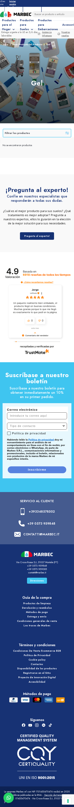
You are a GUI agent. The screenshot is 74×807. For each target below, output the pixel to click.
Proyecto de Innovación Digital (37, 677)
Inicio (5, 44)
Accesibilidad (37, 682)
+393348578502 (42, 511)
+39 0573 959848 (41, 523)
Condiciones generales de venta (37, 621)
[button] (22, 282)
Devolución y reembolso (37, 608)
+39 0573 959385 (37, 569)
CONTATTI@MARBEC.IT (41, 534)
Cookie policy (37, 659)
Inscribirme (37, 469)
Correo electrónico (22, 409)
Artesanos (32, 8)
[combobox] (36, 426)
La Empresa (13, 8)
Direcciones (37, 580)
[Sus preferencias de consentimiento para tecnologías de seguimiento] (68, 801)
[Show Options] (63, 426)
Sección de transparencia (57, 795)
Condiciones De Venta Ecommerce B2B (37, 651)
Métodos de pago (37, 612)
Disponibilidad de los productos (37, 668)
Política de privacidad (41, 439)
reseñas (47, 274)
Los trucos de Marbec (37, 625)
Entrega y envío (36, 616)
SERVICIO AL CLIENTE (37, 501)
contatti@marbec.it (37, 572)
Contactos (37, 664)
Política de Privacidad (37, 655)
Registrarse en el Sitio (37, 673)
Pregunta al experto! (37, 236)
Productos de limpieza (37, 603)
